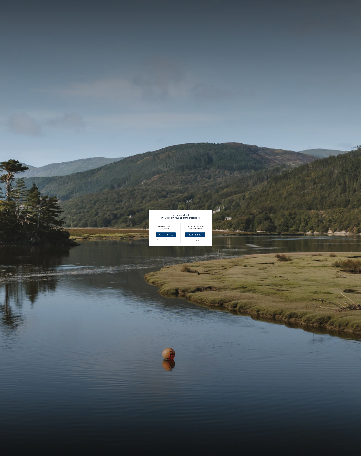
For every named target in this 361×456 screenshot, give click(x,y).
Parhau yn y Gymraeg (166, 235)
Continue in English (195, 235)
